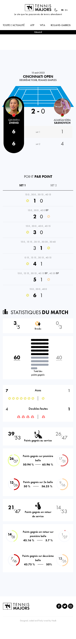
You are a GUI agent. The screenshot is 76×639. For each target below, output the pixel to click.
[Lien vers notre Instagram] (70, 606)
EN (66, 10)
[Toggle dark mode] (55, 9)
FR (62, 10)
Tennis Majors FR (38, 7)
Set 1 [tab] (22, 185)
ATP (32, 25)
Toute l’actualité (14, 25)
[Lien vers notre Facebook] (59, 606)
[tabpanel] (38, 246)
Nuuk (54, 620)
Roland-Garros (61, 25)
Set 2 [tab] (53, 185)
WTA (42, 25)
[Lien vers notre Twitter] (64, 606)
